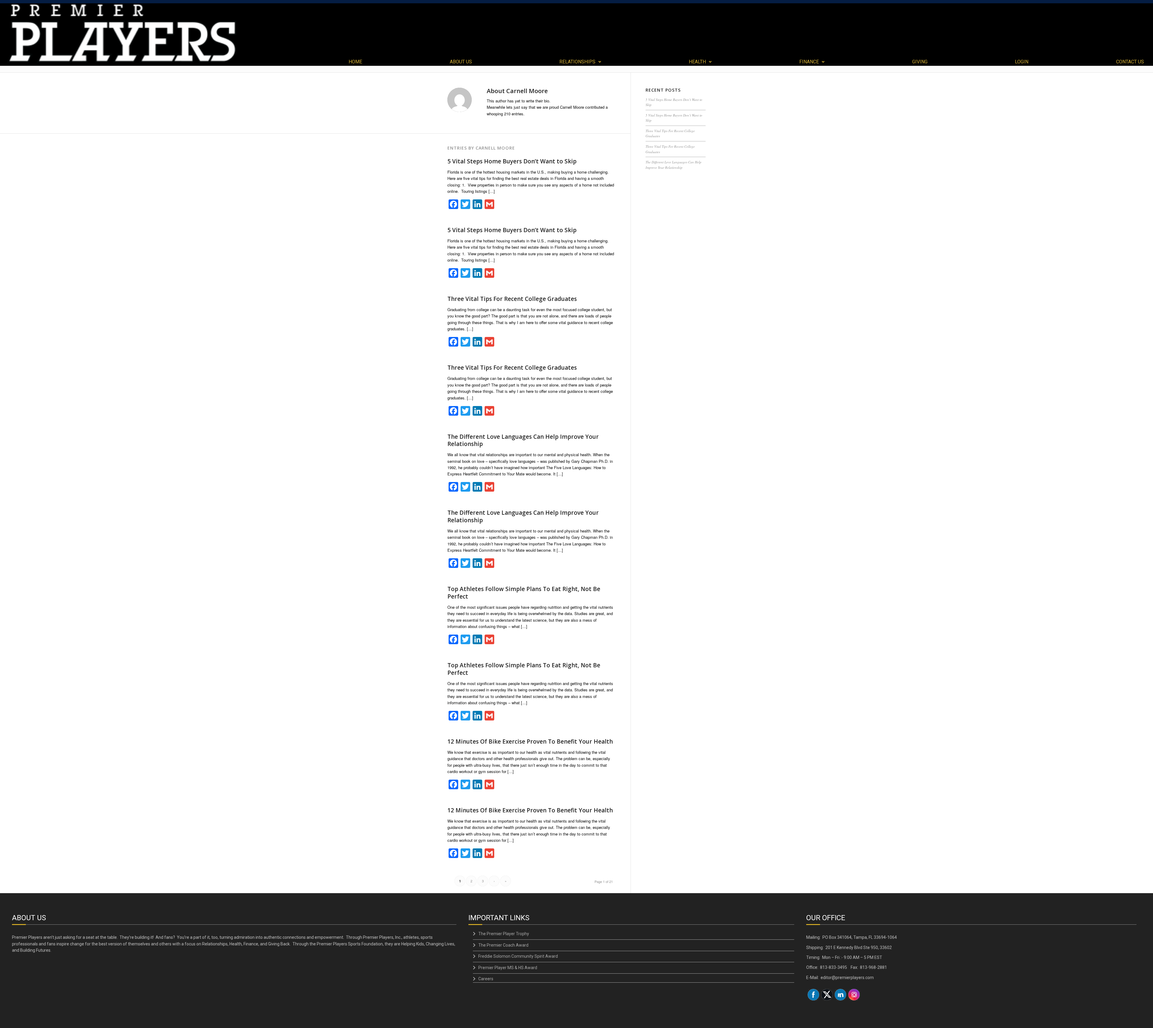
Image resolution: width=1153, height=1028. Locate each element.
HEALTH (697, 61)
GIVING (920, 61)
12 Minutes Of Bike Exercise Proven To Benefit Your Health (530, 741)
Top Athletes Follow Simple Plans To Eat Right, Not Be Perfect (523, 592)
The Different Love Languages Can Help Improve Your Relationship (523, 440)
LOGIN (1021, 61)
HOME (355, 61)
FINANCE (809, 61)
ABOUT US (461, 61)
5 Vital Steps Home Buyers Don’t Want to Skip (511, 161)
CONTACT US (1130, 61)
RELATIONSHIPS (577, 61)
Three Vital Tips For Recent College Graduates (512, 299)
